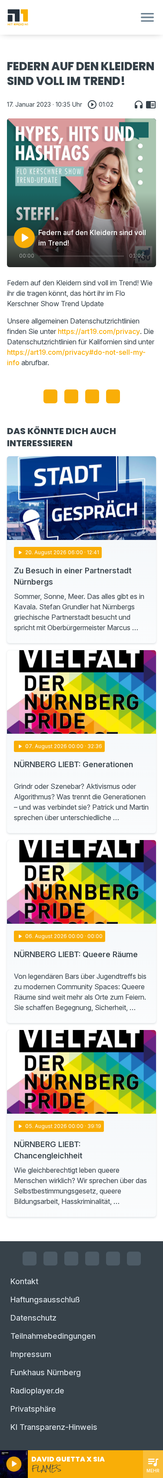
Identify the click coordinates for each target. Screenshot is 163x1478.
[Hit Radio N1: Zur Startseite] (71, 17)
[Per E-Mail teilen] (113, 396)
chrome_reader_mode (151, 104)
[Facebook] (30, 1258)
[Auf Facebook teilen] (50, 396)
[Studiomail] (113, 1258)
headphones (138, 104)
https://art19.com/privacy (99, 331)
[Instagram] (50, 1258)
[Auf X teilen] (71, 396)
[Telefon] (134, 1258)
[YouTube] (71, 1258)
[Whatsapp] (92, 1258)
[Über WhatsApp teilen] (92, 396)
